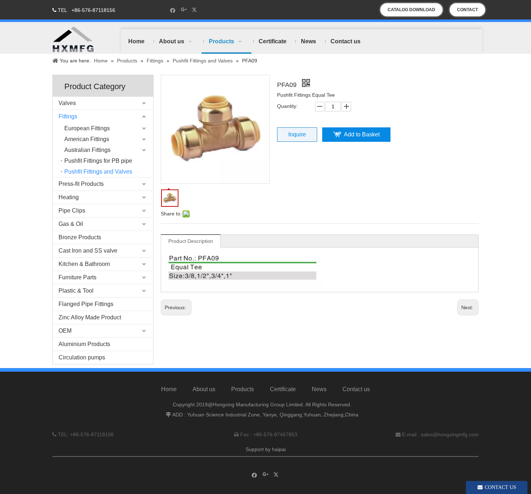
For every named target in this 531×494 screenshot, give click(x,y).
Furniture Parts (77, 277)
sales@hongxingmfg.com (450, 434)
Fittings (68, 116)
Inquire (297, 134)
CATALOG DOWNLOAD (411, 9)
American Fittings (86, 139)
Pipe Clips (72, 210)
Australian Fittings (87, 150)
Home (169, 389)
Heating (69, 197)
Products (242, 389)
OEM (65, 331)
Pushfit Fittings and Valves (98, 172)
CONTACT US (467, 11)
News (319, 389)
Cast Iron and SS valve (88, 251)
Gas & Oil (71, 224)
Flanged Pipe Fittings (86, 304)
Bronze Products (80, 237)
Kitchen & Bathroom (84, 264)
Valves (67, 103)
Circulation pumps (82, 357)
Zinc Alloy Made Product (90, 317)
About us (204, 389)
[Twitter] (195, 9)
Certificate (283, 389)
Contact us (356, 389)
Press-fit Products (81, 184)
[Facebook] (172, 9)
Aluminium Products (84, 344)
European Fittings (87, 128)
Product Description (190, 241)
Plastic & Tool (76, 291)
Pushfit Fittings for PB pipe (98, 161)
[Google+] (184, 9)
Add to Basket (362, 134)
